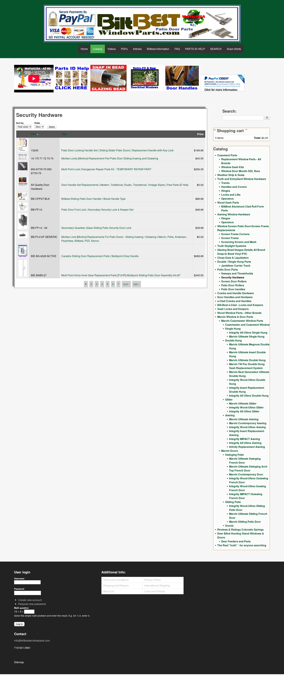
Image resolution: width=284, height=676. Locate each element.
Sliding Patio (233, 502)
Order (37, 122)
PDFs (124, 49)
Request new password (32, 604)
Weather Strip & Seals (230, 175)
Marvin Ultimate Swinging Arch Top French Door (248, 468)
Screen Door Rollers (234, 281)
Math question (22, 607)
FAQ (177, 49)
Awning (230, 415)
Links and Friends (154, 591)
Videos (111, 49)
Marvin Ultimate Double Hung (247, 360)
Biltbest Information (158, 49)
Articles (137, 49)
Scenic (229, 525)
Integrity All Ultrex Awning (245, 443)
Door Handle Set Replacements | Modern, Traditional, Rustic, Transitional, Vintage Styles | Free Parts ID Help (124, 185)
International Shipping (157, 585)
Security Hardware (232, 277)
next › (126, 284)
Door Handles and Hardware (235, 297)
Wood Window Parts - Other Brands (239, 313)
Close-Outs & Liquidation (233, 258)
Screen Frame (230, 238)
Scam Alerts (234, 49)
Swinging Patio (234, 455)
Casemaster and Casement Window (247, 325)
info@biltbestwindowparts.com (32, 640)
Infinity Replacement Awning (247, 447)
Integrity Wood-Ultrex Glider (246, 407)
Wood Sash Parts (228, 202)
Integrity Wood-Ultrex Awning (247, 427)
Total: (257, 138)
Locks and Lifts (230, 194)
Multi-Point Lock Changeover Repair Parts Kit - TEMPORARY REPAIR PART (106, 169)
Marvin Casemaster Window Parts (242, 321)
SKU (33, 134)
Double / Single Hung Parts (234, 261)
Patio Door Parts (227, 269)
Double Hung (233, 340)
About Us (108, 591)
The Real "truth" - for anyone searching (241, 545)
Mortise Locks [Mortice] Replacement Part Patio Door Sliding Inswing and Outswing (109, 158)
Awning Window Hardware (233, 214)
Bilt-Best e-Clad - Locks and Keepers (240, 305)
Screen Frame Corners (235, 234)
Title (64, 134)
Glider (229, 399)
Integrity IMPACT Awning (244, 439)
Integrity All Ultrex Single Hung (248, 332)
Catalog (97, 49)
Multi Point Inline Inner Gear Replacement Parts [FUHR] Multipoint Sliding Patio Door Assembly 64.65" (121, 275)
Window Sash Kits (232, 167)
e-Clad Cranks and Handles (234, 301)
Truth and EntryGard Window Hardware (241, 179)
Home (84, 49)
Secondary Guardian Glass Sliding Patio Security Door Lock (96, 228)
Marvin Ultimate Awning (244, 419)
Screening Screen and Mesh (238, 242)
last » (136, 284)
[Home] (142, 23)
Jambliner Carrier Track (235, 265)
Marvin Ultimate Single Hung (246, 336)
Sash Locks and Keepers (233, 309)
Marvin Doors (229, 451)
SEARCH (216, 49)
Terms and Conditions (116, 580)
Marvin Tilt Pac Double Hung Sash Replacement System (247, 366)
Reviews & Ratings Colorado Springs (240, 529)
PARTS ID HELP (195, 49)
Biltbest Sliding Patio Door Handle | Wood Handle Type (93, 199)
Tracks (225, 183)
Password (20, 588)
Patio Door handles (233, 289)
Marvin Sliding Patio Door (245, 521)
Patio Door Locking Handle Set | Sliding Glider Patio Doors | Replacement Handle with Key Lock (117, 150)
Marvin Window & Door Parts (235, 317)
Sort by (20, 122)
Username (20, 578)
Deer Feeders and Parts (236, 541)
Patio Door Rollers (232, 285)
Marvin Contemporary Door (246, 474)
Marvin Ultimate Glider (242, 403)
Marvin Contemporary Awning (247, 423)
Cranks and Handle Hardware (235, 293)
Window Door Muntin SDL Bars (240, 171)
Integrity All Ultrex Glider (244, 411)
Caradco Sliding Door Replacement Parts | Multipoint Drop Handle (100, 256)
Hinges (225, 191)
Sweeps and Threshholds (237, 273)
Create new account (30, 600)
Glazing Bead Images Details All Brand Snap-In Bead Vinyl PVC (241, 252)
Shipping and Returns (116, 585)
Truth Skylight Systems (231, 246)
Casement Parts (227, 155)
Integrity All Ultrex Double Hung (249, 395)
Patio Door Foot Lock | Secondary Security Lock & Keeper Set (97, 209)
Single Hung (233, 328)
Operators (227, 198)
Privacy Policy (152, 580)
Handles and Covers (234, 187)
